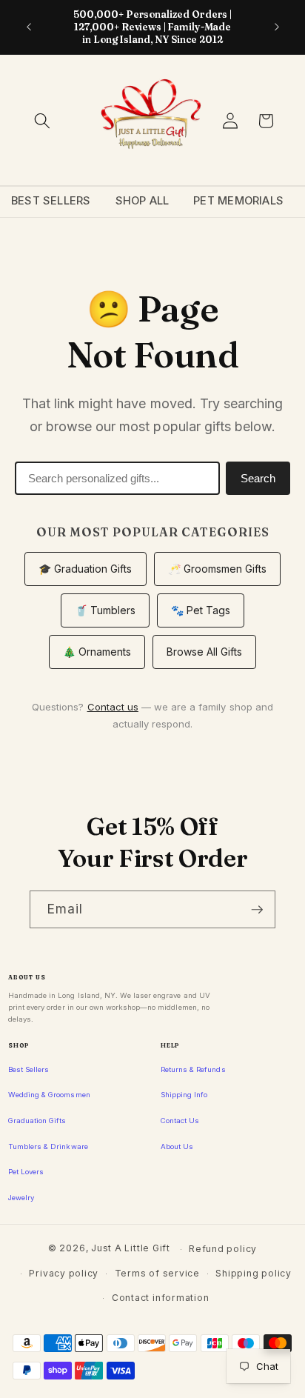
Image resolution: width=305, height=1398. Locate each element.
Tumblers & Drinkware (48, 1146)
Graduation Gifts (37, 1120)
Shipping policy (253, 1273)
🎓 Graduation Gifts (85, 568)
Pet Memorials (238, 200)
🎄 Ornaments (97, 651)
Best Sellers (51, 200)
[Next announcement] (277, 27)
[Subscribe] (257, 910)
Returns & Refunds (193, 1069)
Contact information (161, 1297)
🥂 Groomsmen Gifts (217, 568)
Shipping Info (184, 1095)
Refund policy (223, 1248)
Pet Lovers (26, 1172)
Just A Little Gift (130, 1248)
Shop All (142, 200)
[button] (42, 121)
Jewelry (21, 1198)
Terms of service (157, 1273)
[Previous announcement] (29, 27)
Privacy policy (63, 1273)
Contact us (112, 707)
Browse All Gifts (205, 651)
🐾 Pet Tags (200, 610)
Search (258, 478)
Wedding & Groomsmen (49, 1095)
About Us (177, 1146)
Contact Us (180, 1120)
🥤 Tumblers (105, 610)
